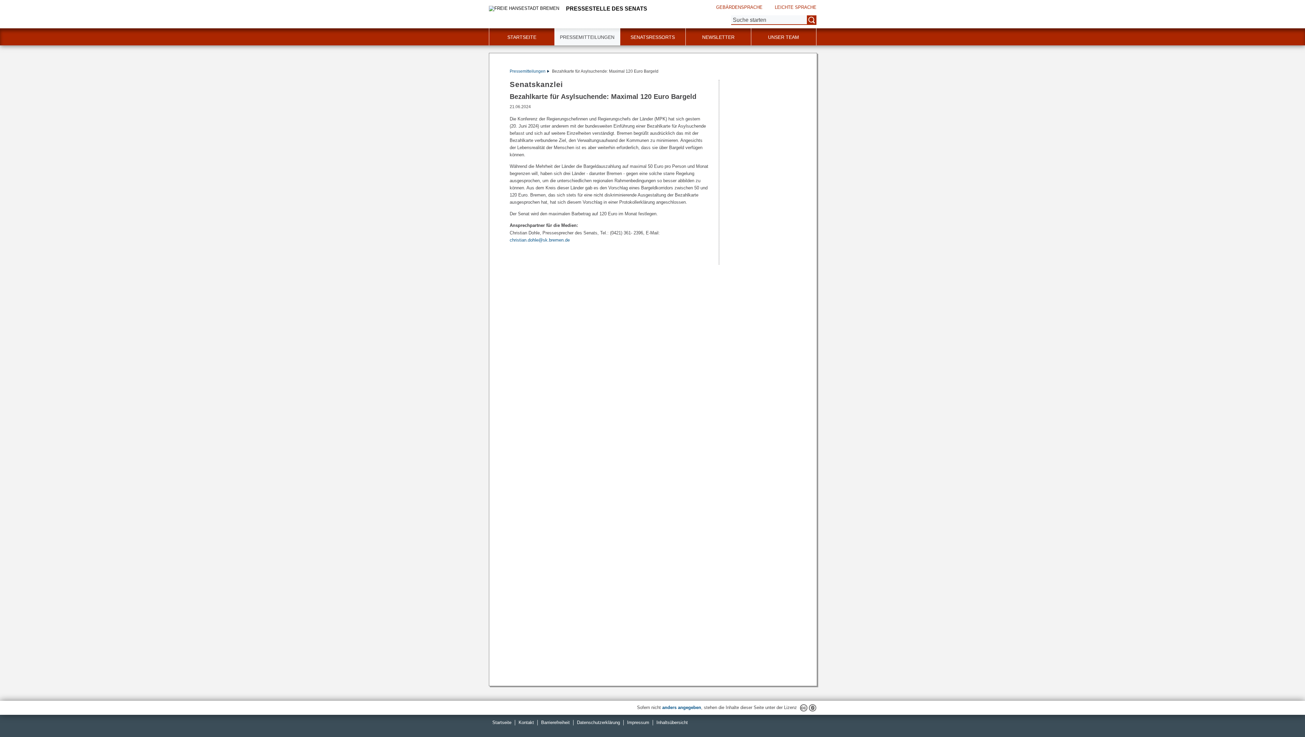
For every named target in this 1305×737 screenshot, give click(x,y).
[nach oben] (1284, 716)
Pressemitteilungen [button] (587, 37)
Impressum (638, 722)
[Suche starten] (811, 20)
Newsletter (718, 37)
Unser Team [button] (783, 37)
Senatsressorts (652, 37)
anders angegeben (681, 707)
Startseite (521, 37)
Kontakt (526, 722)
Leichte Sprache (795, 7)
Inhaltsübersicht (672, 722)
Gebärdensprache (739, 7)
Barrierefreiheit (555, 722)
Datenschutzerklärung (598, 722)
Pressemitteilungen (528, 71)
